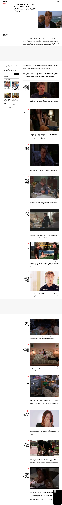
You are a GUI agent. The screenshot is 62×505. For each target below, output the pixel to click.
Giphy (58, 291)
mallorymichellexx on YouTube (55, 166)
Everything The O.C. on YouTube (55, 259)
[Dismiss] (60, 490)
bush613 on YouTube (56, 231)
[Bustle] (5, 1)
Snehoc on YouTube (56, 366)
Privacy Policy (6, 76)
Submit (17, 74)
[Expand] (54, 490)
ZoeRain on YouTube (56, 198)
